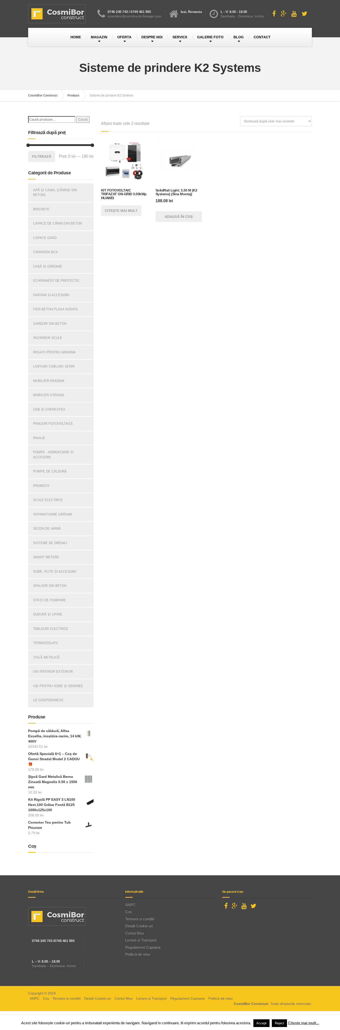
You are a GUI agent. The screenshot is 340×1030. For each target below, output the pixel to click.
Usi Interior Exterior (53, 671)
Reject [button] (279, 1023)
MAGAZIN (99, 37)
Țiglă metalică (46, 657)
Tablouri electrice (50, 629)
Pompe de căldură (50, 471)
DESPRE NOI (152, 37)
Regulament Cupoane (143, 947)
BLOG (238, 37)
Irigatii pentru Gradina (54, 352)
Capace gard (45, 238)
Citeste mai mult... (303, 1023)
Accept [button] (261, 1023)
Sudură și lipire (47, 614)
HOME (75, 37)
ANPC (130, 905)
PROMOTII (41, 486)
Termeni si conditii (139, 919)
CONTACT (262, 37)
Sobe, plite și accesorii (54, 571)
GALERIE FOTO (210, 37)
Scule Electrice (48, 500)
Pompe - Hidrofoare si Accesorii (53, 454)
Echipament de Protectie (56, 280)
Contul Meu (134, 933)
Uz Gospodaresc (48, 700)
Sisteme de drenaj (50, 543)
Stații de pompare (49, 600)
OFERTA (124, 37)
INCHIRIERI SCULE (47, 338)
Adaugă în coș (179, 217)
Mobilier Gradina (48, 381)
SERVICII (179, 37)
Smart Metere (46, 557)
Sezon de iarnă (47, 528)
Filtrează (41, 156)
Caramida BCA (45, 252)
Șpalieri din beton (49, 586)
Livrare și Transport (141, 940)
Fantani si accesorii (51, 295)
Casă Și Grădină (47, 266)
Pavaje (39, 438)
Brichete (41, 209)
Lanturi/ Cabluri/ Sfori (54, 366)
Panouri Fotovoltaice (53, 423)
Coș (128, 912)
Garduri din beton (49, 324)
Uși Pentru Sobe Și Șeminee (58, 686)
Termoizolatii (45, 643)
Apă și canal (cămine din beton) (55, 192)
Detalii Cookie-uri (139, 926)
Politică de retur (137, 954)
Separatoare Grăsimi (52, 514)
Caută (83, 119)
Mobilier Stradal (49, 395)
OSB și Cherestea (49, 409)
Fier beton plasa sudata (55, 309)
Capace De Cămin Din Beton (57, 223)
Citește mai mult (121, 211)
